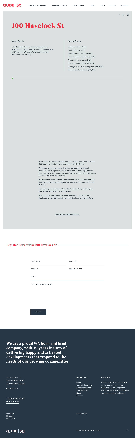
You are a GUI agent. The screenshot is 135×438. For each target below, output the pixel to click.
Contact (113, 6)
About (102, 6)
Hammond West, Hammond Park (114, 382)
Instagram (10, 419)
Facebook (10, 414)
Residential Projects (37, 6)
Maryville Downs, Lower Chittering (115, 390)
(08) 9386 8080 (16, 399)
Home (78, 382)
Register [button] (125, 6)
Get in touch (12, 402)
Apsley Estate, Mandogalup (112, 385)
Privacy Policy (81, 414)
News (93, 6)
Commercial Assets (59, 6)
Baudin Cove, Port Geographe (113, 388)
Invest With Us (78, 6)
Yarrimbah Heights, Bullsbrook (113, 393)
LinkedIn (10, 416)
